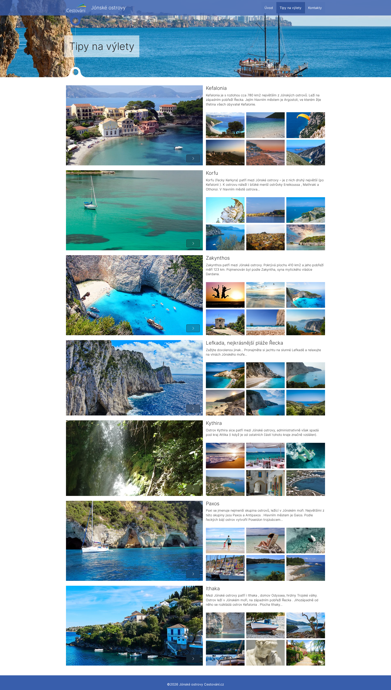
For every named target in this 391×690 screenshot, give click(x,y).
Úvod (269, 8)
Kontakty (315, 8)
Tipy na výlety (290, 8)
